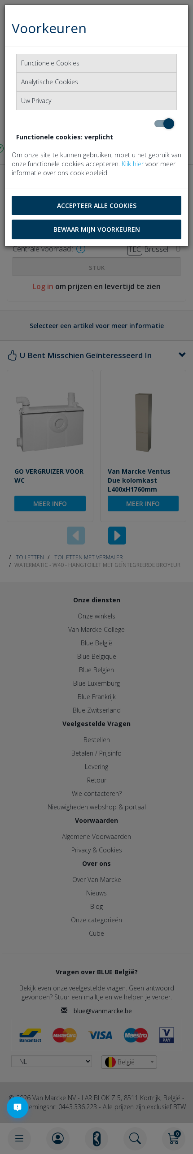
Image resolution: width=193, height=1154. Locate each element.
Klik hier (133, 164)
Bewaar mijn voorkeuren (96, 229)
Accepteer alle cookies (96, 205)
